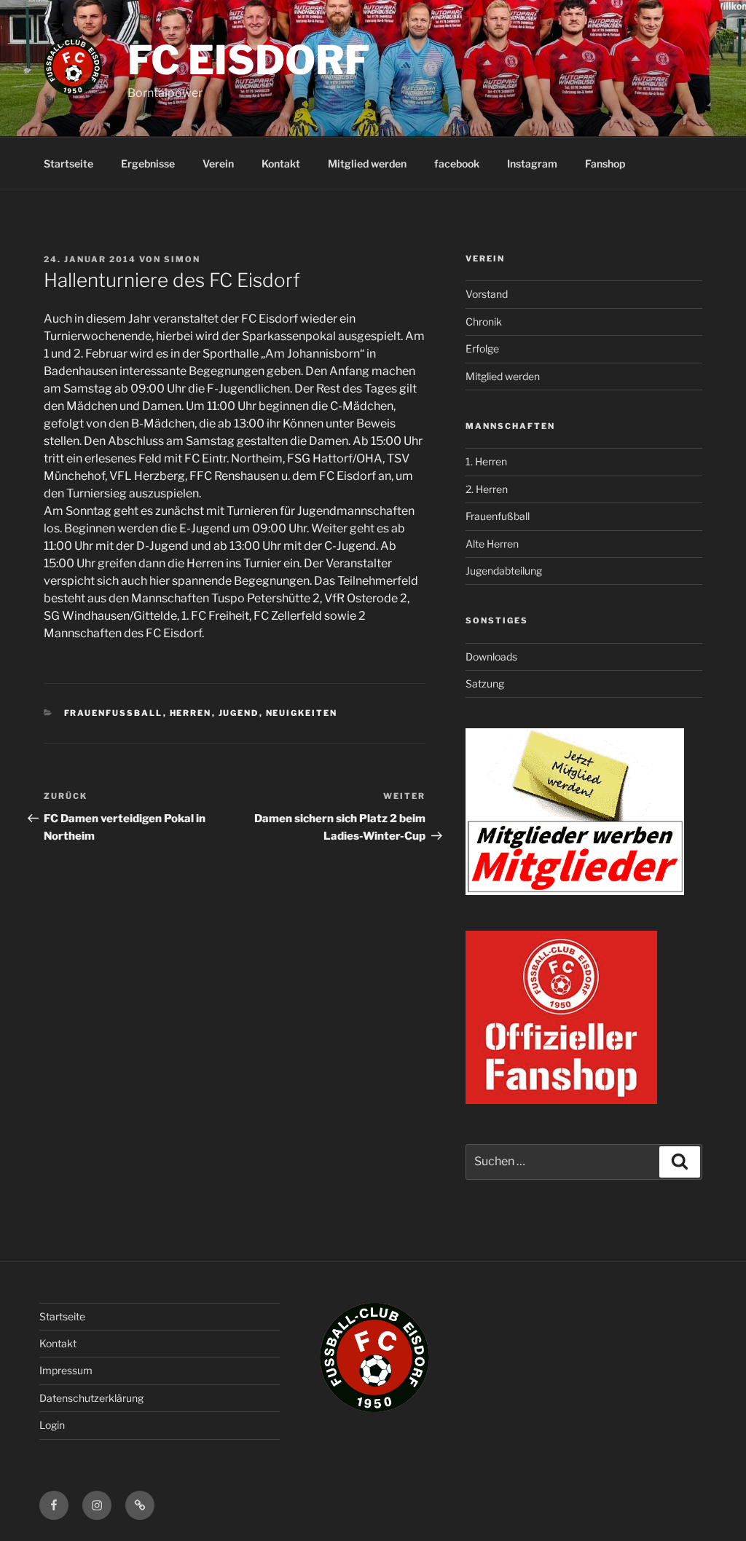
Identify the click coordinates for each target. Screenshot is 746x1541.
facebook (456, 163)
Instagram (532, 163)
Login (52, 1425)
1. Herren (486, 461)
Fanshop (605, 163)
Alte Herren (492, 543)
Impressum (66, 1370)
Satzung (485, 683)
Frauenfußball (498, 516)
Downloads (491, 656)
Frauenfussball (113, 713)
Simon (182, 259)
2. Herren (487, 489)
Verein (218, 163)
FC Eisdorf (248, 60)
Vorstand (487, 294)
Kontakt (281, 163)
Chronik (484, 321)
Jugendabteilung (504, 570)
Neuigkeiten (302, 713)
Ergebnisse (148, 163)
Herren (191, 713)
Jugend (239, 713)
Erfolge (482, 348)
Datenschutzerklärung (91, 1398)
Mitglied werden (367, 163)
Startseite (68, 163)
